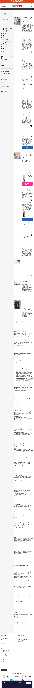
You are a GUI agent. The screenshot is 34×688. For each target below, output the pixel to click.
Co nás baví (19, 642)
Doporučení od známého (4, 54)
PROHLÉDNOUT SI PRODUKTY (27, 147)
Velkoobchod (3, 643)
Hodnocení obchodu (20, 644)
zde (20, 683)
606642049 (4, 656)
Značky (3, 24)
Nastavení (5, 685)
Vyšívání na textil (3, 642)
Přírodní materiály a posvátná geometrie (26, 61)
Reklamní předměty (26, 281)
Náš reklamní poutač (4, 59)
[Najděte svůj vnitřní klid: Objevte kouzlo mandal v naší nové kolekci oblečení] (17, 20)
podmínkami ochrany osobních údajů (14, 668)
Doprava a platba (20, 641)
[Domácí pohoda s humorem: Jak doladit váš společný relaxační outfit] (17, 155)
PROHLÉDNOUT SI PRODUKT (27, 184)
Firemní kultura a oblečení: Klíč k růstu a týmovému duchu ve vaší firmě (22, 399)
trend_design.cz (5, 655)
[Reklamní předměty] (17, 282)
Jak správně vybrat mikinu (19, 516)
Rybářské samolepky (15, 673)
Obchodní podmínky (20, 640)
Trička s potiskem (4, 13)
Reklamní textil (17, 361)
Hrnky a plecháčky (4, 17)
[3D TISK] (17, 304)
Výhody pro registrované (16, 3)
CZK (27, 3)
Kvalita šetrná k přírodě (21, 643)
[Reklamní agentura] (17, 261)
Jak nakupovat (20, 638)
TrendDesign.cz (5, 654)
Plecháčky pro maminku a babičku (7, 18)
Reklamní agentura (4, 91)
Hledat (20, 6)
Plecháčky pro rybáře (5, 20)
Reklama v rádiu (3, 61)
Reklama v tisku (3, 57)
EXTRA (3, 21)
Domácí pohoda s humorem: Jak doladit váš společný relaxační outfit (6, 89)
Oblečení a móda (4, 14)
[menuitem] (3, 9)
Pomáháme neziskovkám (19, 321)
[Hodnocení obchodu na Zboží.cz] (28, 676)
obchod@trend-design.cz (18, 356)
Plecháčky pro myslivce (6, 19)
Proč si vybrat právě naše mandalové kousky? (27, 112)
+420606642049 (5, 651)
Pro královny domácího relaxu (29, 176)
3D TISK (24, 301)
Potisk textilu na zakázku (4, 638)
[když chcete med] (22, 676)
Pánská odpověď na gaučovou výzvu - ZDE (29, 212)
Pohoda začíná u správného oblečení (26, 161)
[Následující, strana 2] (23, 628)
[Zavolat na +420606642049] (2, 3)
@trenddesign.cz (5, 659)
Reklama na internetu (4, 55)
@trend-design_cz (5, 658)
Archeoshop (20, 673)
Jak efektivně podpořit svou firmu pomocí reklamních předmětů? (23, 458)
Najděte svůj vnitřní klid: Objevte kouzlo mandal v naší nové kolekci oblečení (6, 86)
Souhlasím (28, 683)
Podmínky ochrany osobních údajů (22, 639)
